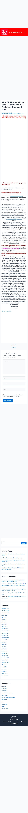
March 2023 (4, 673)
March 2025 (4, 626)
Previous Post (14, 345)
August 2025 (4, 615)
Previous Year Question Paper (8, 697)
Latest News (4, 695)
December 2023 (5, 657)
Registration (4, 699)
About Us (14, 716)
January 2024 (4, 655)
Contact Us (14, 717)
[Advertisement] (14, 14)
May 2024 (3, 646)
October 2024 (4, 635)
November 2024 (5, 633)
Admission (3, 686)
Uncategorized (4, 708)
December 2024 (5, 631)
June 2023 (3, 666)
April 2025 (3, 624)
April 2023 (3, 671)
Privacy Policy (14, 719)
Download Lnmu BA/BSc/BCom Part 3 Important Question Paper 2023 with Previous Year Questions (13, 585)
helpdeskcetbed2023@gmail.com (14, 219)
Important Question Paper (7, 693)
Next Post (14, 347)
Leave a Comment (5, 112)
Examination (4, 690)
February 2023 (4, 675)
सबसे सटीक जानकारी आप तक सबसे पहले (15, 32)
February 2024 (4, 653)
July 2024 (3, 642)
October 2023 (4, 660)
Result (2, 702)
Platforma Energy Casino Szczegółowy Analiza (12, 557)
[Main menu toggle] (25, 32)
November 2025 (5, 610)
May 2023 (3, 669)
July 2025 (3, 617)
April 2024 (3, 649)
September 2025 (5, 613)
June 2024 (3, 644)
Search (3, 541)
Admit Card (4, 688)
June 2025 (3, 619)
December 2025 (5, 608)
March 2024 (4, 651)
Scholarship (4, 704)
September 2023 (5, 662)
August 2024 (4, 639)
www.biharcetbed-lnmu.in (16, 196)
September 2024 (5, 637)
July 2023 (3, 664)
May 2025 (3, 622)
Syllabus (3, 706)
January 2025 (4, 628)
